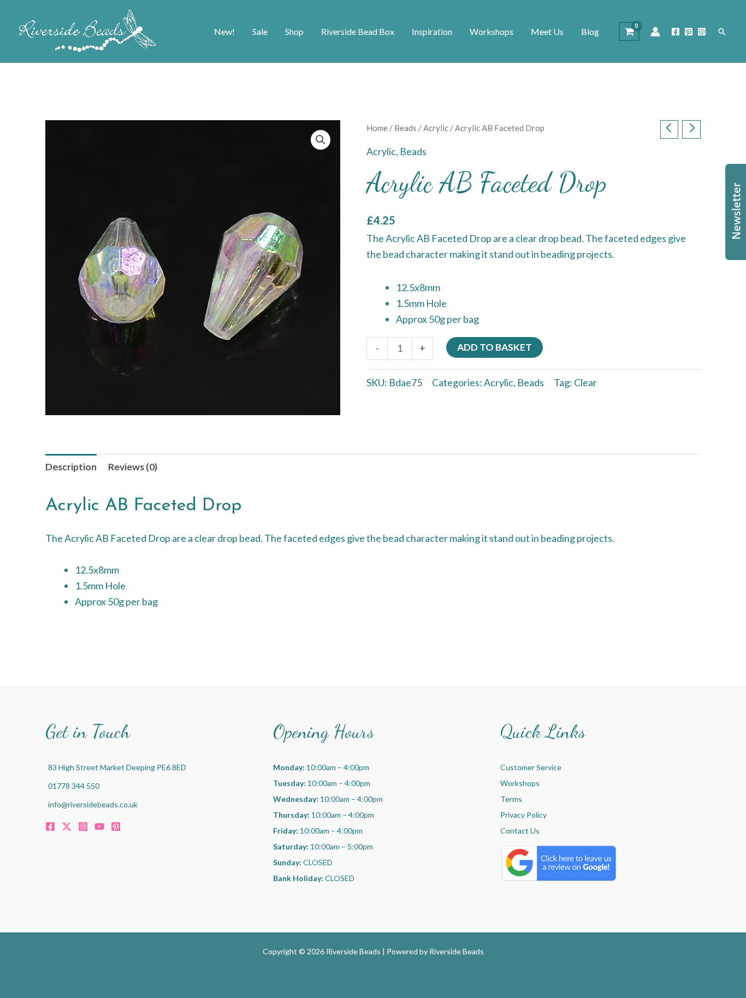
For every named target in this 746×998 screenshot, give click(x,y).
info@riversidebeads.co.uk (93, 804)
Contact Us (520, 830)
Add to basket (494, 347)
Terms (511, 799)
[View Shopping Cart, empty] (629, 31)
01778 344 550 (73, 785)
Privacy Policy (523, 814)
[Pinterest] (688, 31)
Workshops (520, 783)
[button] (722, 32)
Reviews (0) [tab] (132, 467)
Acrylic (435, 128)
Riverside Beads (456, 951)
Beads (405, 128)
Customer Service (530, 767)
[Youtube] (99, 826)
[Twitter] (67, 826)
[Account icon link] (655, 32)
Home (377, 128)
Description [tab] (71, 467)
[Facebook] (675, 31)
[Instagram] (701, 31)
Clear (585, 382)
